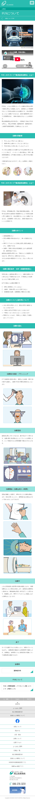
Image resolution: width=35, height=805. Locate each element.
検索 (7, 699)
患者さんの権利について (17, 715)
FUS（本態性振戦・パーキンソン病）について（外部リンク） (17, 687)
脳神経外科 (17, 670)
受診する (17, 730)
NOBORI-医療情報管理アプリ (17, 762)
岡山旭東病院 (9, 4)
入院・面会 (17, 734)
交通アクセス (17, 742)
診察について (17, 738)
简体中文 (29, 699)
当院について (17, 726)
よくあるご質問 (17, 708)
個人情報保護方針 (17, 712)
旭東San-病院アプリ (17, 766)
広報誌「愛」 (17, 750)
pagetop (17, 704)
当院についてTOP (9, 18)
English (17, 699)
